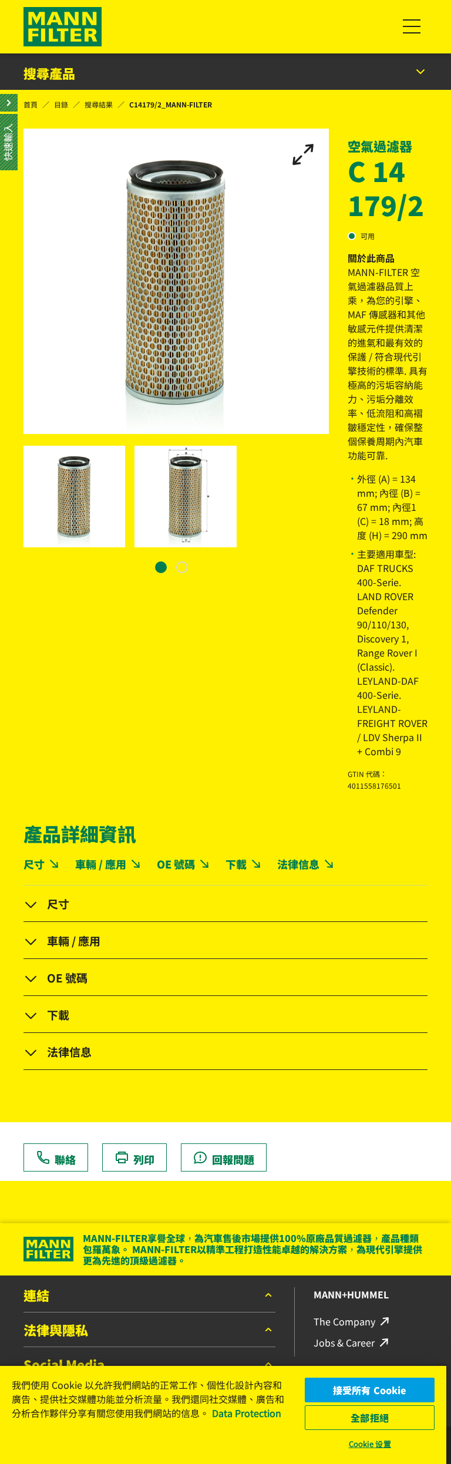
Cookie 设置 (370, 1443)
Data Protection (246, 1413)
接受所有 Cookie (370, 1390)
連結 (36, 1295)
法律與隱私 (55, 1330)
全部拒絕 (370, 1418)
